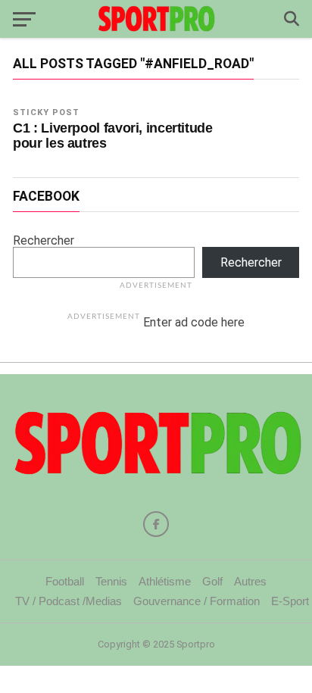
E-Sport (290, 601)
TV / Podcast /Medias (68, 601)
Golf (212, 581)
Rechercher (43, 240)
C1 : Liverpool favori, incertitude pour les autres (113, 135)
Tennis (111, 581)
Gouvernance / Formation (196, 601)
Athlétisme (165, 581)
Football (64, 581)
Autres (250, 581)
